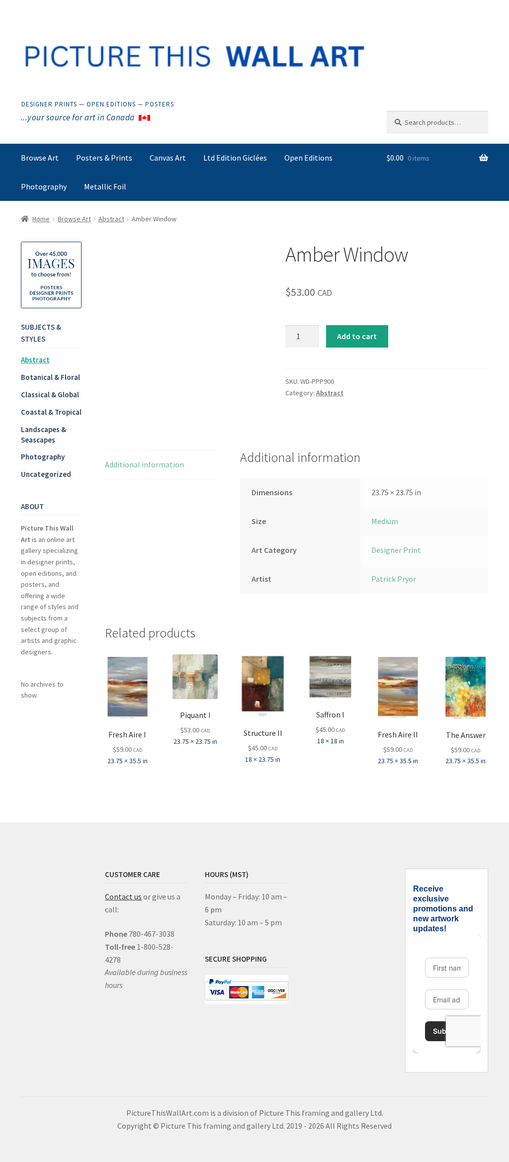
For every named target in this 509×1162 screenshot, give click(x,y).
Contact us (123, 896)
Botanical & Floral (50, 377)
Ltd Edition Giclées (235, 158)
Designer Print (396, 550)
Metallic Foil (105, 186)
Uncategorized (46, 474)
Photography (44, 186)
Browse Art (40, 158)
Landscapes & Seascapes (43, 435)
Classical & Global (50, 394)
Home (41, 218)
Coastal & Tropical (51, 412)
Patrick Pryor (393, 579)
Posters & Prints (104, 158)
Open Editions (308, 158)
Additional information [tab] (144, 464)
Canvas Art (168, 158)
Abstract (111, 218)
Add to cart (357, 336)
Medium (384, 521)
